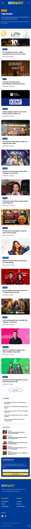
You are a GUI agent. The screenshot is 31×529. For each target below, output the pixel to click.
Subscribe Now (15, 474)
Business (5, 108)
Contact (19, 501)
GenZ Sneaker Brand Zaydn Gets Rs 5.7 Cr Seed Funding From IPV (15, 291)
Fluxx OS (10, 526)
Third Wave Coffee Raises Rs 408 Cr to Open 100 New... (16, 416)
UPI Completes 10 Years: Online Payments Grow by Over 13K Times (13, 53)
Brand (4, 79)
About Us (19, 504)
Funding (5, 138)
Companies (5, 506)
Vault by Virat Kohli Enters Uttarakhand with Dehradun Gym (13, 83)
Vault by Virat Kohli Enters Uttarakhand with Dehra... (16, 407)
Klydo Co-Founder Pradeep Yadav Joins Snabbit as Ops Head (13, 351)
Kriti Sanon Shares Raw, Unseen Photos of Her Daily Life (15, 202)
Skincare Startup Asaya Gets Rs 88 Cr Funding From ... (14, 420)
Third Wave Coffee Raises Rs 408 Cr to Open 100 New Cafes (15, 142)
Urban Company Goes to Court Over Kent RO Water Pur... (16, 411)
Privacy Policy (21, 506)
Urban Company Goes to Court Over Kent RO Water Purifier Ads (14, 113)
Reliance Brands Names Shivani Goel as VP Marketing (14, 261)
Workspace (5, 501)
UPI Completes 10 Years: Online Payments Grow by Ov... (15, 403)
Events (3, 504)
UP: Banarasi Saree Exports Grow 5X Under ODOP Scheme (14, 232)
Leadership (5, 257)
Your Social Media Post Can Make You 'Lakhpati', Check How (14, 321)
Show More (15, 390)
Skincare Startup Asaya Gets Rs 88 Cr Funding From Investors (15, 172)
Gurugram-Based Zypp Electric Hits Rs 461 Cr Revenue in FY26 (15, 381)
